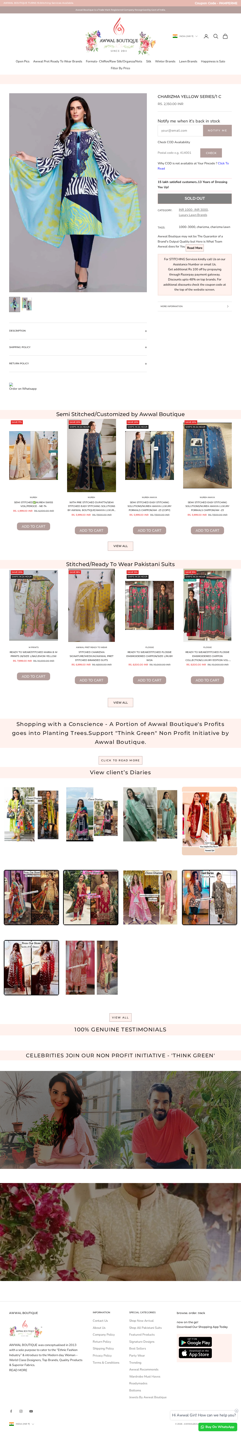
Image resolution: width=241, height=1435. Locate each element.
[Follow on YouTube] (31, 1411)
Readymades (138, 1383)
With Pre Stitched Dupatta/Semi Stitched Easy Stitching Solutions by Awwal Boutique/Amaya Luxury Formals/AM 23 (91, 506)
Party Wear (137, 1356)
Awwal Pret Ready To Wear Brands (57, 61)
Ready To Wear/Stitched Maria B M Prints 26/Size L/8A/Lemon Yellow (33, 654)
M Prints (34, 647)
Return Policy (102, 1342)
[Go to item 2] (26, 304)
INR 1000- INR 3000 (193, 210)
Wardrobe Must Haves (144, 1376)
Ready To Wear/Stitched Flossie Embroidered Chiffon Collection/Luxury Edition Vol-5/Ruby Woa (207, 656)
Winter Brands (165, 61)
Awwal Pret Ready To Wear (91, 647)
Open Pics (22, 61)
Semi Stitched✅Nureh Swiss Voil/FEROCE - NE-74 (33, 504)
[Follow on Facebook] (11, 1411)
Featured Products (142, 1335)
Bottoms (135, 1390)
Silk (148, 61)
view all (120, 1017)
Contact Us (100, 1321)
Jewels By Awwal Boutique (148, 1397)
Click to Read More (120, 760)
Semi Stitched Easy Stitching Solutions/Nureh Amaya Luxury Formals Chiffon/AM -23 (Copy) (149, 506)
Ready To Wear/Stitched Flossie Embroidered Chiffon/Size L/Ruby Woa (149, 656)
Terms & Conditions (106, 1363)
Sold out (195, 198)
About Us (99, 1328)
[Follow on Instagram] (21, 1411)
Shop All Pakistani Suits (145, 1328)
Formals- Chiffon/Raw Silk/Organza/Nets (114, 61)
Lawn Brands (188, 61)
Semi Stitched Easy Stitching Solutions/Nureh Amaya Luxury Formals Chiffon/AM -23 (207, 506)
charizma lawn (220, 227)
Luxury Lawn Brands (193, 215)
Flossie (149, 647)
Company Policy (104, 1335)
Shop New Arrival (141, 1321)
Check (211, 153)
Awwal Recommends (143, 1369)
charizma (203, 227)
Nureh (33, 497)
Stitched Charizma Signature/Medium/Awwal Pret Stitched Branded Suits (91, 656)
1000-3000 (187, 227)
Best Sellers (137, 1348)
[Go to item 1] (14, 304)
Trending (135, 1363)
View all (120, 546)
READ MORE (18, 1370)
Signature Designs (141, 1342)
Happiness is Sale (213, 61)
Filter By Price (120, 68)
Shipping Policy (103, 1348)
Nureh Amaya (149, 497)
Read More (194, 248)
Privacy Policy (102, 1356)
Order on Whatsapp (23, 389)
